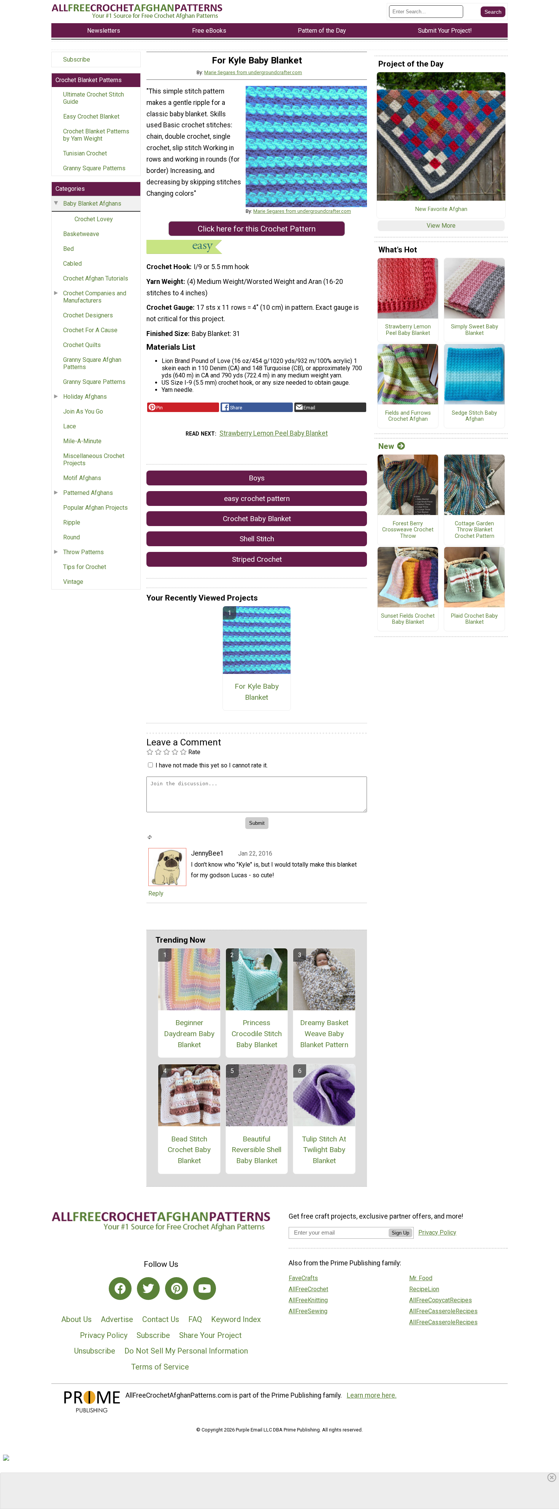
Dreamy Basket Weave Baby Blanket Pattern (324, 1033)
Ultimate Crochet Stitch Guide (93, 98)
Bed (68, 248)
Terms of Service (160, 1366)
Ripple (71, 522)
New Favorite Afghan (441, 209)
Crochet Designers (88, 315)
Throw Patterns (83, 552)
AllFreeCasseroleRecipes (443, 1311)
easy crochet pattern (257, 498)
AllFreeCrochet (308, 1289)
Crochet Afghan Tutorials (95, 278)
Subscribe (76, 59)
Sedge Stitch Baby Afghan (474, 416)
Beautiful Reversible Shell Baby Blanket (256, 1150)
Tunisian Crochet (85, 153)
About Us (76, 1319)
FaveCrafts (303, 1278)
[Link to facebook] (120, 1288)
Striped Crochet (257, 559)
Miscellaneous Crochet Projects (93, 459)
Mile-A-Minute (82, 441)
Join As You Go (83, 411)
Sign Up (400, 1233)
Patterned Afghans (88, 492)
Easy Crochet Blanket (91, 116)
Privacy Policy (103, 1335)
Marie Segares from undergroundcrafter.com (253, 72)
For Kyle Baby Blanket (257, 692)
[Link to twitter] (148, 1288)
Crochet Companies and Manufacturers (94, 297)
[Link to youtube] (204, 1288)
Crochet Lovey (94, 219)
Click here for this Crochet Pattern (257, 228)
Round (71, 537)
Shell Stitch (257, 538)
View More (441, 225)
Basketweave (81, 234)
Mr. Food (420, 1278)
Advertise (117, 1319)
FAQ (195, 1319)
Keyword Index (236, 1319)
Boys (257, 478)
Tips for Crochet (84, 567)
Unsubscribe (94, 1350)
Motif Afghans (82, 478)
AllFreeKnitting (308, 1300)
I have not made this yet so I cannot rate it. (212, 765)
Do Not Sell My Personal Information (186, 1350)
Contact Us (160, 1319)
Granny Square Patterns (94, 168)
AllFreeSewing (308, 1311)
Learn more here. (372, 1395)
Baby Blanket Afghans (92, 203)
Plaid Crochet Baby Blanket (474, 619)
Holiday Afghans (85, 396)
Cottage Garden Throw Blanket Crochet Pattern (474, 530)
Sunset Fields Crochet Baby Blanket (408, 619)
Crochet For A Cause (90, 330)
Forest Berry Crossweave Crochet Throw (408, 530)
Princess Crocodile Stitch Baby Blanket (257, 1033)
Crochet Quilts (82, 345)
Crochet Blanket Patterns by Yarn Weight (96, 135)
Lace (69, 426)
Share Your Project (210, 1335)
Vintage (73, 581)
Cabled (72, 263)
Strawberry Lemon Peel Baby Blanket (273, 433)
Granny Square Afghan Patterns (92, 363)
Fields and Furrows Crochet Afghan (408, 416)
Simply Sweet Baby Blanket (474, 330)
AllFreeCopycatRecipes (440, 1300)
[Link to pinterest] (176, 1288)
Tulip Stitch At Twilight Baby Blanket (324, 1150)
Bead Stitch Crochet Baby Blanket (189, 1150)
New (386, 446)
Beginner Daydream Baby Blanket (189, 1033)
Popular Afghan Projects (95, 507)
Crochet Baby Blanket (257, 518)
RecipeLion (424, 1289)
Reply (156, 893)
